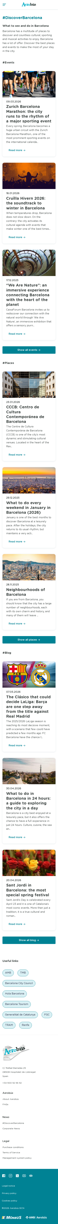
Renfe (25, 1025)
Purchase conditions (13, 1147)
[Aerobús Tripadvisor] (31, 1177)
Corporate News (11, 1129)
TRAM (9, 1025)
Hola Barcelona (14, 993)
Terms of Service (11, 1153)
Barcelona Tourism (16, 1004)
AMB (8, 973)
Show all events (27, 350)
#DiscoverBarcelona (13, 1123)
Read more (15, 150)
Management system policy (17, 1158)
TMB (23, 973)
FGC (46, 1014)
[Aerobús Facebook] (4, 1177)
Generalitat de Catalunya (20, 1014)
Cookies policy (9, 1201)
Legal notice (8, 1186)
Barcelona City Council (19, 983)
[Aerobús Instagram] (10, 1177)
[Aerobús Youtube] (24, 1177)
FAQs (5, 1104)
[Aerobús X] (17, 1177)
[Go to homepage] (29, 6)
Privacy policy (9, 1193)
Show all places (27, 640)
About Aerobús (10, 1099)
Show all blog (27, 940)
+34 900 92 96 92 (12, 1083)
